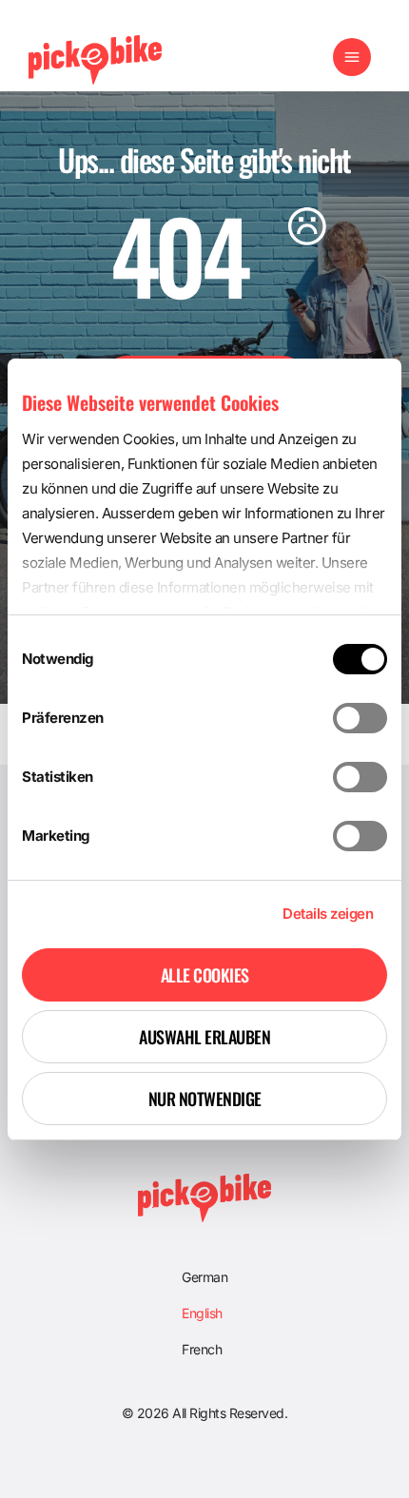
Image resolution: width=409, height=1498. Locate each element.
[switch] (360, 718)
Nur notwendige (205, 1098)
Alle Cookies (205, 975)
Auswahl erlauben (204, 1036)
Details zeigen (327, 914)
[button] (351, 60)
